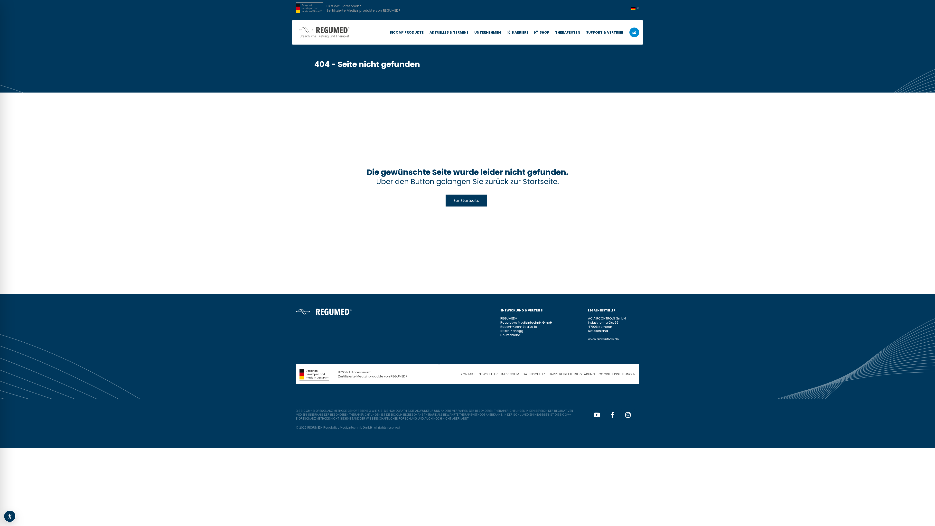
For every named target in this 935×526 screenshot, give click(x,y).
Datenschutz (534, 374)
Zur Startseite (466, 200)
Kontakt (468, 374)
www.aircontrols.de (603, 339)
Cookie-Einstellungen (617, 374)
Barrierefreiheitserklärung (572, 374)
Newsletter (488, 374)
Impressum (510, 374)
